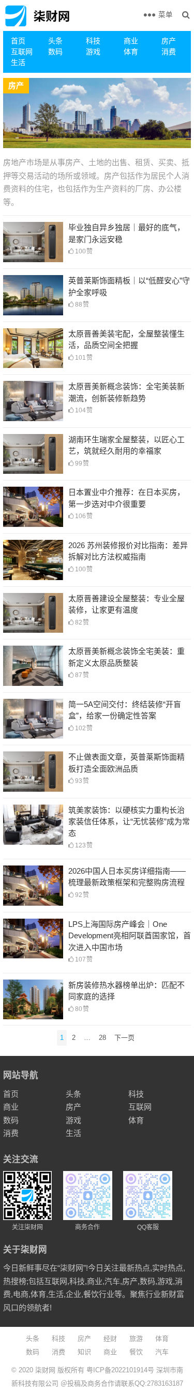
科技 (93, 41)
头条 (55, 41)
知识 (84, 1352)
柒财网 (45, 1370)
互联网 (22, 51)
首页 (18, 41)
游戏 (93, 51)
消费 (168, 51)
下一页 (124, 1037)
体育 (131, 51)
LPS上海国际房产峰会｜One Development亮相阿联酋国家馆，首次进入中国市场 (129, 936)
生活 (18, 62)
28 (102, 1037)
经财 (110, 1338)
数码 (55, 51)
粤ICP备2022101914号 (120, 1370)
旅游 (136, 1338)
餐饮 (136, 1352)
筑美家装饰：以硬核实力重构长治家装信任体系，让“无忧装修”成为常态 (129, 822)
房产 (168, 41)
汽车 (162, 1352)
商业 (131, 41)
